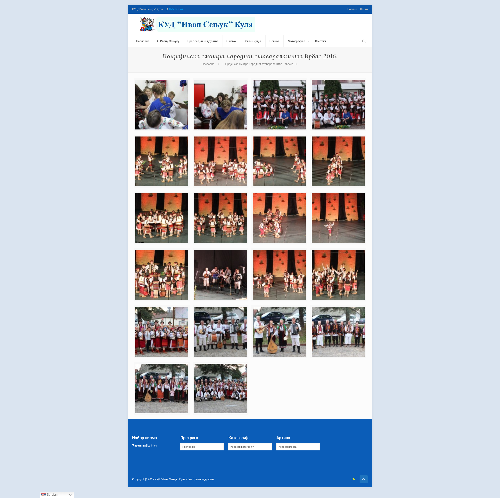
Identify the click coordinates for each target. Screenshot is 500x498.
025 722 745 (176, 9)
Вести (364, 9)
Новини (352, 9)
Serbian (52, 494)
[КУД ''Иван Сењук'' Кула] (196, 24)
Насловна (208, 64)
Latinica (152, 445)
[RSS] (354, 479)
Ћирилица (139, 445)
